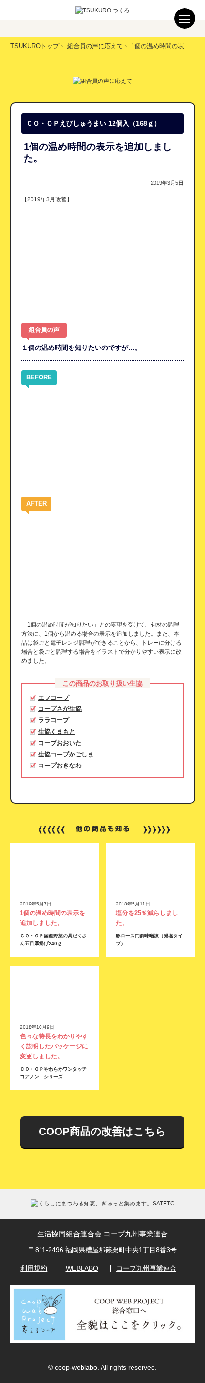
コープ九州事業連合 (146, 1268)
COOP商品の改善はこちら (102, 1131)
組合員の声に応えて (95, 46)
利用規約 (33, 1268)
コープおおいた (60, 742)
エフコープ (53, 697)
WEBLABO (82, 1268)
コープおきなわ (60, 765)
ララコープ (53, 720)
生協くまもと (56, 731)
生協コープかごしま (66, 754)
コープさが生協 (60, 708)
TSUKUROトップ (34, 46)
